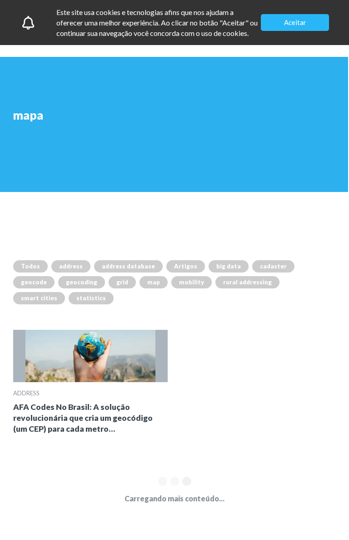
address (71, 266)
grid (122, 282)
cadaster (273, 266)
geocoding (81, 282)
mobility (191, 282)
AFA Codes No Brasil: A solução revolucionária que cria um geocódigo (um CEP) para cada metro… (83, 418)
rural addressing (247, 282)
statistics (91, 298)
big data (228, 266)
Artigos (185, 266)
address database (128, 266)
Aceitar (295, 22)
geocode (34, 282)
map (153, 282)
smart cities (39, 298)
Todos (30, 266)
